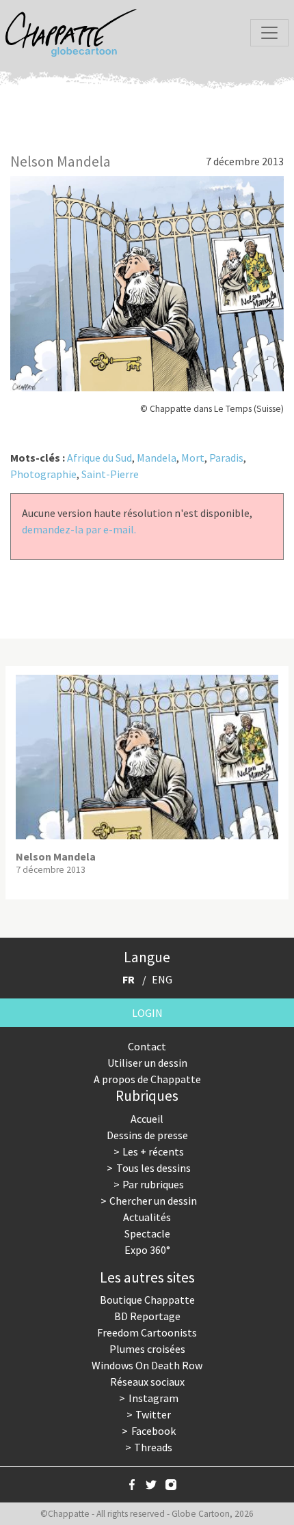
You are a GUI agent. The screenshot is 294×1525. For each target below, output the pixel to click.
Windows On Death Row (147, 1365)
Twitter (153, 1414)
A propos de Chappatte (147, 1079)
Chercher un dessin (153, 1200)
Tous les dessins (153, 1168)
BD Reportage (147, 1316)
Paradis (226, 457)
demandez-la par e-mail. (79, 529)
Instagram (153, 1398)
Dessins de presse (147, 1135)
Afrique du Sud (99, 457)
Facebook (153, 1431)
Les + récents (153, 1151)
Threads (153, 1447)
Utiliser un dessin (147, 1062)
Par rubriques (153, 1184)
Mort (192, 457)
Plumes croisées (147, 1349)
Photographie (43, 474)
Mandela (156, 457)
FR (128, 979)
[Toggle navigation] (269, 32)
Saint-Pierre (110, 474)
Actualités (147, 1217)
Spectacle (147, 1233)
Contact (147, 1046)
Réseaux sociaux (147, 1381)
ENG (162, 979)
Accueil (147, 1118)
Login (147, 1013)
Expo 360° (147, 1250)
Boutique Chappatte (147, 1299)
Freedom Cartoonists (147, 1332)
